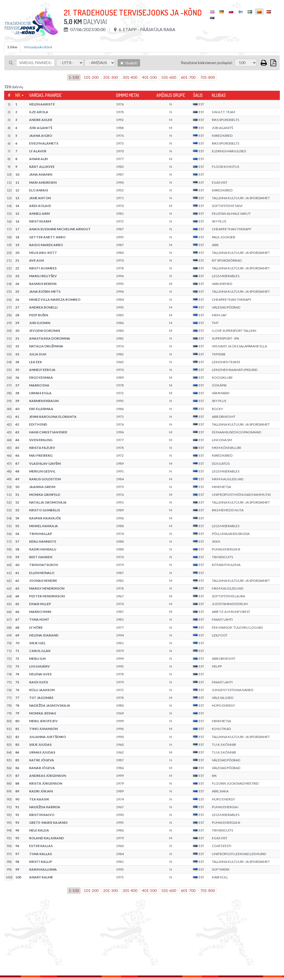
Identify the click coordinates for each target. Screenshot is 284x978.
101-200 (91, 77)
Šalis (198, 95)
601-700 (188, 77)
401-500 (149, 77)
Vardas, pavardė (45, 95)
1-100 (74, 77)
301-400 (130, 77)
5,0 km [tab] (12, 47)
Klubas (219, 95)
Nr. (18, 95)
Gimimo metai (127, 95)
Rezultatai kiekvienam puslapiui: (206, 62)
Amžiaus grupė (170, 95)
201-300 (110, 77)
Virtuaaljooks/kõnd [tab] (38, 47)
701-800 (207, 77)
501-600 (168, 77)
